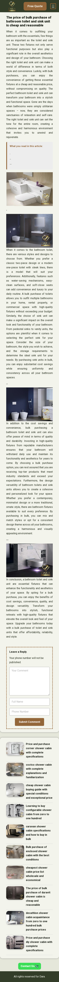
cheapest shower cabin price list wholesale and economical (37, 874)
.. (10, 158)
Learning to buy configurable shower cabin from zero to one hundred (39, 812)
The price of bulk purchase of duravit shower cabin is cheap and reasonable (38, 896)
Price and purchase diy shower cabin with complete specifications (39, 944)
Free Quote (35, 6)
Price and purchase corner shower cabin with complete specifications (39, 750)
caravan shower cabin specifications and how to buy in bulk (38, 833)
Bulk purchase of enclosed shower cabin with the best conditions (37, 853)
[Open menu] (53, 6)
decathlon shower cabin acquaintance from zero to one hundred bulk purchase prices (38, 921)
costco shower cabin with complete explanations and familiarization (39, 771)
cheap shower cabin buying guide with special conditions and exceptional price (39, 791)
